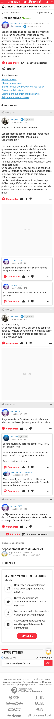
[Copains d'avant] (14, 709)
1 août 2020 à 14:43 (19, 439)
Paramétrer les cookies (32, 682)
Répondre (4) (12, 63)
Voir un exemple (44, 657)
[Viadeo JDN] (39, 709)
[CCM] (14, 698)
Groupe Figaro (24, 685)
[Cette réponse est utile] (22, 199)
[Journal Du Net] (39, 697)
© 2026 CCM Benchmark (41, 685)
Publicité (34, 679)
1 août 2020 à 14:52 (18, 509)
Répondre (15, 534)
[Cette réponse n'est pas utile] (31, 199)
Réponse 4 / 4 (8, 499)
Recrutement (44, 679)
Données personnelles (12, 682)
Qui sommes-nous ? (12, 679)
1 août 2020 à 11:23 (18, 122)
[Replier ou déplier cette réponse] (51, 112)
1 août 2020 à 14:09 (19, 263)
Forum (10, 7)
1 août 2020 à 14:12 (19, 288)
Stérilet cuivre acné (12, 83)
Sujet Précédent (12, 12)
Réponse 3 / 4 (8, 404)
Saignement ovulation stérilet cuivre (21, 93)
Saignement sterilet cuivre (15, 97)
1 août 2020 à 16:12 (36, 26)
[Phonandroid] (39, 715)
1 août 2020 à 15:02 (19, 475)
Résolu (27, 18)
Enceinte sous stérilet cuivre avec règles (23, 86)
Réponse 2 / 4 (8, 310)
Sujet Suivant (43, 12)
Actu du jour (10, 657)
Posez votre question (36, 63)
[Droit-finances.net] (39, 704)
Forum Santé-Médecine (27, 7)
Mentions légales (9, 685)
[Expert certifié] (24, 26)
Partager (10, 69)
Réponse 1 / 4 (8, 113)
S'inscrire (27, 636)
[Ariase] (14, 715)
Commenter (12, 199)
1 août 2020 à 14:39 (18, 414)
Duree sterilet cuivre (12, 90)
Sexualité (46, 7)
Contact (26, 679)
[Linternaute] (14, 703)
